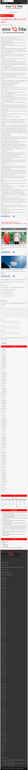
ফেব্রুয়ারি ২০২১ (4, 437)
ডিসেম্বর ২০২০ (4, 440)
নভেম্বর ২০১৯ (4, 459)
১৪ (13, 502)
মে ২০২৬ (3, 353)
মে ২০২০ (3, 450)
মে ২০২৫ (3, 370)
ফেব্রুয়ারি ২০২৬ (4, 358)
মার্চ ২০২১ (3, 435)
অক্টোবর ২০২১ (4, 424)
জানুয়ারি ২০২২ (4, 420)
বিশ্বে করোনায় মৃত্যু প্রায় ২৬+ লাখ (8, 293)
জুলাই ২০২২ (4, 411)
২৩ (20, 503)
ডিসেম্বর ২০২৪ (4, 376)
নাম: (1, 319)
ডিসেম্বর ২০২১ (4, 421)
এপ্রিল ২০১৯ (4, 470)
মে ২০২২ (3, 414)
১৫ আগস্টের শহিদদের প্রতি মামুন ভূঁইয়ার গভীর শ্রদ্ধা (10, 527)
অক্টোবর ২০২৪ (4, 379)
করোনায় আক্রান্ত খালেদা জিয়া (7, 291)
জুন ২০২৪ (3, 385)
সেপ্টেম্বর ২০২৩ (4, 391)
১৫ (16, 502)
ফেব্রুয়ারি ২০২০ (4, 455)
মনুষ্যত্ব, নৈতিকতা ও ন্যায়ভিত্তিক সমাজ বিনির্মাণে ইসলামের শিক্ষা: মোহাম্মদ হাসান (14, 517)
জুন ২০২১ (3, 431)
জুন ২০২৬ (3, 351)
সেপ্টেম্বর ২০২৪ (4, 380)
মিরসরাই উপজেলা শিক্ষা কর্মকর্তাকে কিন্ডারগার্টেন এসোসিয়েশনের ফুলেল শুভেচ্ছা (13, 531)
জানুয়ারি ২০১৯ (4, 475)
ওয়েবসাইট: (2, 330)
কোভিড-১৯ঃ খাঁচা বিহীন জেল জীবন (8, 296)
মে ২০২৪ (3, 386)
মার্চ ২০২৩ (3, 399)
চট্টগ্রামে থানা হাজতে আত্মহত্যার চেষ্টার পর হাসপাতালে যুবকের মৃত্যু (12, 547)
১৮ (2, 503)
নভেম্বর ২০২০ (4, 441)
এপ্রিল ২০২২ (4, 415)
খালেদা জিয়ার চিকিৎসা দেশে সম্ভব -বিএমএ (9, 289)
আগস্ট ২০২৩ (4, 392)
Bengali (6, 0)
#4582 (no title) (5, 541)
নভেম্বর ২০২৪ (4, 377)
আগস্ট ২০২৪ (4, 382)
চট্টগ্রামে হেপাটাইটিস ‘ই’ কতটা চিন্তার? (8, 222)
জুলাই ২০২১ (4, 429)
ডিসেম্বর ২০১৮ (4, 476)
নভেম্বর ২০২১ (4, 423)
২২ (16, 503)
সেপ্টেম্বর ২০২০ (4, 444)
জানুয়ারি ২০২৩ (4, 402)
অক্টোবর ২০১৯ (4, 461)
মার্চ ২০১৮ (3, 490)
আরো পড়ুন (2, 249)
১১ (2, 502)
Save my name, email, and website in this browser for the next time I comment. (14, 338)
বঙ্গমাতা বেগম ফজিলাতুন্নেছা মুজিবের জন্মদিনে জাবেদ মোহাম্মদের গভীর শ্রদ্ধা (13, 534)
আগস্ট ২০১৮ (4, 482)
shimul (2, 25)
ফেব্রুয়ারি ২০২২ (4, 418)
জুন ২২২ (3, 491)
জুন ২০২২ (3, 412)
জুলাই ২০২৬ (4, 350)
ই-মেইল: (2, 325)
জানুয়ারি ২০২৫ (4, 374)
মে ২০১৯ (3, 469)
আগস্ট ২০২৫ (4, 365)
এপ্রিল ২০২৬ (4, 354)
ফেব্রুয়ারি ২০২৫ (4, 373)
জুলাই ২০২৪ (4, 383)
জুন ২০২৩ (3, 396)
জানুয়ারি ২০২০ (4, 456)
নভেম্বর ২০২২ (4, 405)
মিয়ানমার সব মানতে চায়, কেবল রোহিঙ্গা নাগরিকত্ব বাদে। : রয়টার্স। (16, 223)
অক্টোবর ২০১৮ (4, 479)
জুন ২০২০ (3, 449)
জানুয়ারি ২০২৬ (4, 359)
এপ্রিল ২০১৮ (4, 488)
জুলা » (17, 506)
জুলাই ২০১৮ (4, 484)
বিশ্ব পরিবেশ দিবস (5, 285)
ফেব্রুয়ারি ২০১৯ (4, 473)
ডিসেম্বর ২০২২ (4, 403)
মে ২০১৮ (3, 487)
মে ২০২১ (3, 432)
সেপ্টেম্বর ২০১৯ (4, 463)
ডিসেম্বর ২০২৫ (4, 361)
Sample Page (5, 544)
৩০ (20, 505)
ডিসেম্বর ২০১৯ (4, 458)
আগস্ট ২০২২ (4, 409)
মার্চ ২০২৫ (3, 371)
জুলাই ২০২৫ (4, 367)
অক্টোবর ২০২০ (4, 443)
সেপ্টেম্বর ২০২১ (4, 426)
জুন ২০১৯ (3, 467)
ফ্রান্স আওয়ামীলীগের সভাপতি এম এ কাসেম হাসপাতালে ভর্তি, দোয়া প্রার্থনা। (14, 279)
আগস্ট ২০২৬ (4, 348)
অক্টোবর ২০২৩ (4, 389)
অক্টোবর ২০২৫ (4, 364)
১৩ (9, 502)
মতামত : (2, 307)
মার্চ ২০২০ (3, 453)
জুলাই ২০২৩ (4, 394)
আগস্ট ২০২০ (4, 446)
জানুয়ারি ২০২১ (4, 438)
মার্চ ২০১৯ (3, 472)
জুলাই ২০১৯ (4, 466)
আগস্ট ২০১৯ (4, 464)
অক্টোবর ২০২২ (4, 406)
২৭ (9, 505)
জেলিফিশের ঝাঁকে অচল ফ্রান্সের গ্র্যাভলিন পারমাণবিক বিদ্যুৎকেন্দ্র (11, 528)
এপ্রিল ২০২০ (4, 452)
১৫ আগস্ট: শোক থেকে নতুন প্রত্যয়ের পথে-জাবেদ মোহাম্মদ (11, 525)
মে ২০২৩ (3, 397)
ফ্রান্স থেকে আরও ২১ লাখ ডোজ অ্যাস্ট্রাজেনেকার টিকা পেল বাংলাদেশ (13, 287)
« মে (2, 506)
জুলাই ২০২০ (4, 447)
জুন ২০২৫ (3, 368)
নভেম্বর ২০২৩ (4, 388)
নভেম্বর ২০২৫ (4, 362)
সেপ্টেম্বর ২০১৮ (4, 481)
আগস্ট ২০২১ (4, 428)
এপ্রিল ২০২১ (4, 434)
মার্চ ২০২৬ (3, 356)
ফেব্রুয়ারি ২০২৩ (4, 400)
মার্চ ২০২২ (3, 417)
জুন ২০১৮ (3, 485)
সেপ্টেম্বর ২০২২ (4, 408)
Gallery (3, 543)
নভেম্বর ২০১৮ (4, 478)
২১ (13, 503)
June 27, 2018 (8, 25)
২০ (9, 503)
